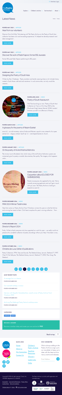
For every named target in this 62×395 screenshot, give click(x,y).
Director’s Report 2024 (11, 226)
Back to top (51, 334)
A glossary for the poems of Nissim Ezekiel (18, 127)
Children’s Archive (36, 11)
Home (18, 345)
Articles (18, 27)
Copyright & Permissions (14, 382)
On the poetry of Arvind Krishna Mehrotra (18, 150)
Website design (6, 387)
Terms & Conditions (14, 383)
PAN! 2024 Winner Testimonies (14, 204)
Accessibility (5, 382)
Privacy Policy (24, 382)
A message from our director (12, 278)
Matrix (13, 387)
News (43, 97)
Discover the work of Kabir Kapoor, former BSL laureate (23, 55)
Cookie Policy (5, 383)
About (56, 11)
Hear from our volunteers (12, 30)
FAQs (30, 363)
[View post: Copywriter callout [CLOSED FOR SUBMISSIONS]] (13, 181)
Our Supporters (21, 352)
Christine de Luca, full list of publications (18, 249)
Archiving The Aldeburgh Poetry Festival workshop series (21, 302)
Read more (7, 43)
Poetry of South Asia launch (38, 100)
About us (19, 349)
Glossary (31, 356)
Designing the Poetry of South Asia (16, 75)
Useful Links (32, 360)
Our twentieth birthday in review (14, 286)
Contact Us (20, 355)
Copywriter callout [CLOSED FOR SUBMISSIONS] (40, 175)
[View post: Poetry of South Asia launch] (13, 107)
